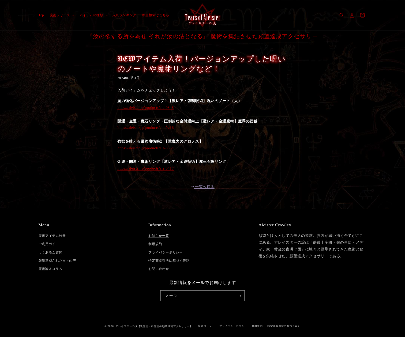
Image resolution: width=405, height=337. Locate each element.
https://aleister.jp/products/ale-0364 (145, 148)
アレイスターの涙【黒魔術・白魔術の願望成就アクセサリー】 (154, 326)
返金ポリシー (206, 326)
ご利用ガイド (48, 244)
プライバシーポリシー (165, 252)
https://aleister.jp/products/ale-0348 (145, 108)
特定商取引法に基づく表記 (168, 260)
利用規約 (155, 244)
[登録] (239, 295)
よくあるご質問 (50, 252)
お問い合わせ (158, 269)
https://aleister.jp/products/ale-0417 (145, 168)
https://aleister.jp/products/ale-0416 (145, 128)
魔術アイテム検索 (52, 236)
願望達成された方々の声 (57, 260)
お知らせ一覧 (158, 236)
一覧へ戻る (204, 187)
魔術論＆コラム (50, 269)
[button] (62, 15)
